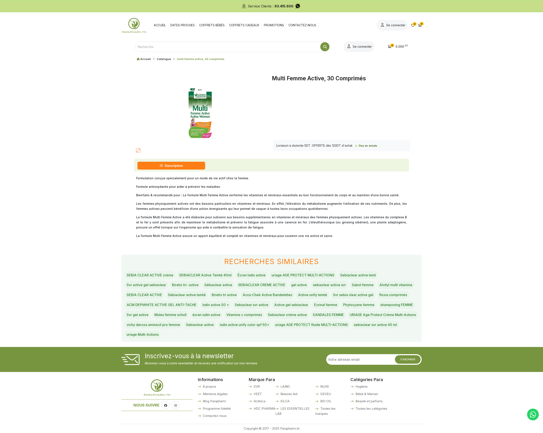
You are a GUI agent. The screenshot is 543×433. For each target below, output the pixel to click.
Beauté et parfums (369, 401)
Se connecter (395, 25)
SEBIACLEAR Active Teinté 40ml (205, 275)
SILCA (285, 401)
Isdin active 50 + (215, 305)
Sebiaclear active (200, 325)
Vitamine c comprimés (244, 315)
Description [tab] (174, 165)
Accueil (145, 59)
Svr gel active (137, 315)
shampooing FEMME (396, 305)
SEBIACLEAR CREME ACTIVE (261, 285)
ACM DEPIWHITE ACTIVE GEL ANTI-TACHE (161, 305)
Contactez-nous (214, 416)
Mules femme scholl (170, 315)
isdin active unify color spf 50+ (244, 325)
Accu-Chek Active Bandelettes (267, 295)
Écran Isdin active (252, 275)
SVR (256, 386)
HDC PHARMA (264, 409)
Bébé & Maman (366, 394)
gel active (299, 285)
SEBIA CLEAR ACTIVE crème (150, 275)
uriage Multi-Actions (143, 334)
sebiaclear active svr (329, 285)
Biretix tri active (224, 295)
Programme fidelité (216, 409)
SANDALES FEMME (328, 315)
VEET (257, 394)
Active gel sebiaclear (291, 305)
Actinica (259, 401)
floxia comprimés (393, 295)
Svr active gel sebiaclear (146, 285)
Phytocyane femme (358, 305)
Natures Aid (288, 394)
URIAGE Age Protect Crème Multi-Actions (383, 315)
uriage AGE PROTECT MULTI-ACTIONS (303, 275)
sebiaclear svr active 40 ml (375, 325)
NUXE (324, 386)
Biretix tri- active (185, 285)
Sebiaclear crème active (287, 315)
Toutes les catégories (371, 409)
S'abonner (407, 359)
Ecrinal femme (325, 305)
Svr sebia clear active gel (353, 295)
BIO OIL (325, 401)
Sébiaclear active (218, 285)
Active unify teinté (312, 295)
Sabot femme (363, 285)
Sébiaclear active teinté (187, 295)
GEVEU (325, 394)
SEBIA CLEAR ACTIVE (144, 295)
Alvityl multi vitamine (395, 285)
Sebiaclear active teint (358, 275)
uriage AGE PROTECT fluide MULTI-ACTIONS (311, 325)
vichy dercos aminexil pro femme (153, 325)
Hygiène (361, 386)
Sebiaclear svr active (251, 305)
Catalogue (164, 59)
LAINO (285, 386)
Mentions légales (215, 394)
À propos (209, 386)
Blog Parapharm (214, 401)
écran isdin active (206, 315)
